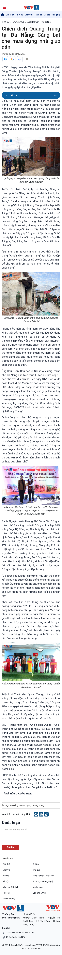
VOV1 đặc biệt (9, 898)
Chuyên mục (18, 22)
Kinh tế (47, 15)
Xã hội (6, 881)
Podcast (6, 893)
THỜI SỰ (5, 22)
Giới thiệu (10, 15)
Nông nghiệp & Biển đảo (43, 876)
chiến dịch (25, 805)
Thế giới (38, 15)
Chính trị (29, 15)
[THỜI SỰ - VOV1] (31, 7)
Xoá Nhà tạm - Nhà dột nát (39, 22)
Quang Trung (38, 805)
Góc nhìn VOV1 (39, 893)
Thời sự (19, 15)
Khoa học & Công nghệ (43, 881)
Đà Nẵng (14, 805)
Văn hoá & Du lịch (10, 887)
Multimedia (38, 887)
